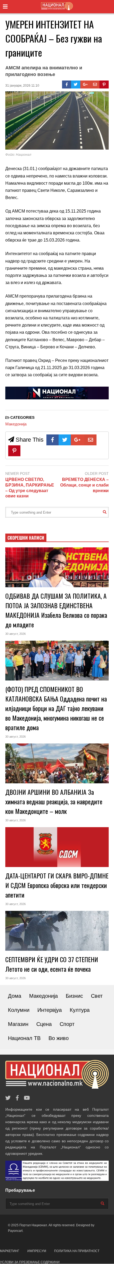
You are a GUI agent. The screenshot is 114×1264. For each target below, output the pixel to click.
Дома (14, 996)
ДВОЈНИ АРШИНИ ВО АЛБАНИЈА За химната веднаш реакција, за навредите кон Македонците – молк (53, 801)
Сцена (44, 1024)
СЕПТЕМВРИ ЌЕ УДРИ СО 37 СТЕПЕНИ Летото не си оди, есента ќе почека (51, 964)
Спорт (67, 1024)
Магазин (18, 1024)
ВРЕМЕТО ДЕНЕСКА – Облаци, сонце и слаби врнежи (84, 485)
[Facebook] (66, 84)
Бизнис (74, 996)
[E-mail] (95, 84)
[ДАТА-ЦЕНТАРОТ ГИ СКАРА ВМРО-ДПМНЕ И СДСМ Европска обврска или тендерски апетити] (57, 847)
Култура (80, 1010)
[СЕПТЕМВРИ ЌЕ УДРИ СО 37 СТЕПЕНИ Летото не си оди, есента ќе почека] (57, 931)
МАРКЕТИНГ (9, 1251)
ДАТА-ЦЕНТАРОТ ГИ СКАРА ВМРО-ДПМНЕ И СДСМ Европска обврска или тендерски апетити (56, 885)
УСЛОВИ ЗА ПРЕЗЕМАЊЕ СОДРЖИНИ (30, 1262)
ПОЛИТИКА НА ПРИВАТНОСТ (76, 1251)
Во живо (59, 1038)
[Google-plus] (85, 84)
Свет (97, 996)
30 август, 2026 (15, 633)
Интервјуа (49, 1010)
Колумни (18, 1010)
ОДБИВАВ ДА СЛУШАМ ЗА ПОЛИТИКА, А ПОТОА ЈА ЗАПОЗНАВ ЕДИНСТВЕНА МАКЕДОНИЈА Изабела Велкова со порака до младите (56, 610)
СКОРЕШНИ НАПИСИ (25, 538)
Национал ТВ (24, 1038)
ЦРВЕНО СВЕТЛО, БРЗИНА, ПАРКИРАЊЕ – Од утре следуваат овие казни (29, 487)
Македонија (16, 424)
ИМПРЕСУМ (36, 1251)
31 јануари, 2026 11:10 (22, 85)
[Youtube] (27, 1098)
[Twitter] (75, 84)
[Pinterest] (104, 84)
